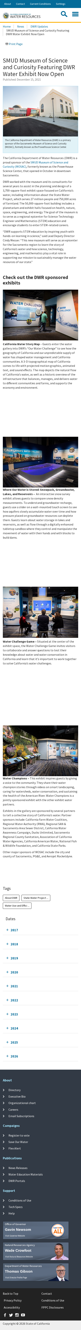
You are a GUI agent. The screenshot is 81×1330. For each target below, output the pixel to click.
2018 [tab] (14, 944)
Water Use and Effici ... (17, 905)
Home (7, 26)
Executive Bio (17, 1096)
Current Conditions (40, 4)
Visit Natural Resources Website (19, 1256)
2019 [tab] (14, 958)
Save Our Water (18, 1142)
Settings (60, 4)
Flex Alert (14, 1148)
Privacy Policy (12, 1300)
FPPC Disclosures (52, 1307)
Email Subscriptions (21, 1116)
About (7, 4)
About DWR (11, 898)
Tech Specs (15, 1207)
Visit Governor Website (15, 1235)
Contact (20, 4)
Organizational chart (22, 1103)
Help (11, 1213)
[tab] (40, 930)
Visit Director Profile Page (16, 1277)
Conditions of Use (19, 1200)
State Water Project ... (36, 898)
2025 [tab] (14, 1042)
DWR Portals (16, 1181)
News (20, 26)
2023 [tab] (14, 1014)
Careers (13, 1109)
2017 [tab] (14, 930)
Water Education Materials (25, 1174)
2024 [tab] (14, 1028)
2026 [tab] (14, 1056)
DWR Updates (39, 26)
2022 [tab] (14, 1000)
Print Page (15, 44)
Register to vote (19, 1135)
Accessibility (12, 1307)
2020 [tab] (14, 972)
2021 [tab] (14, 986)
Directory (14, 1090)
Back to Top (10, 1293)
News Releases (18, 1168)
